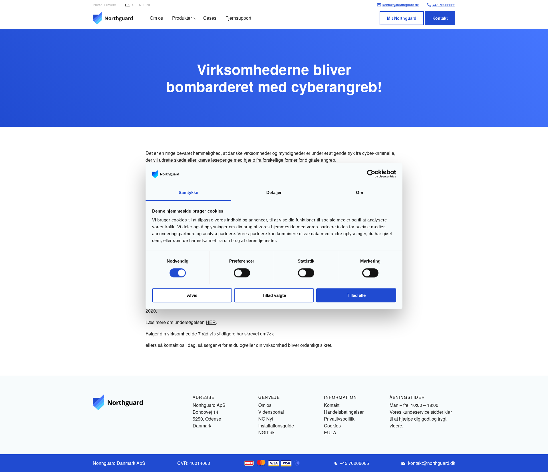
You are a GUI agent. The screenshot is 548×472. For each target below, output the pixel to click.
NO (141, 4)
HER (211, 322)
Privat (97, 4)
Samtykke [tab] (188, 192)
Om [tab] (359, 192)
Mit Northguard (401, 18)
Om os (156, 18)
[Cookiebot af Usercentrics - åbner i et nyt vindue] (371, 174)
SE (134, 4)
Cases (209, 18)
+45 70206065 (354, 463)
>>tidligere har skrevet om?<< (244, 333)
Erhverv (110, 4)
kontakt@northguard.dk (431, 463)
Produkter (182, 18)
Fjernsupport (238, 18)
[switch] (242, 272)
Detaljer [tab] (274, 192)
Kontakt (440, 18)
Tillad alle (356, 295)
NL (148, 4)
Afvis (192, 295)
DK (127, 4)
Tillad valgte (274, 295)
